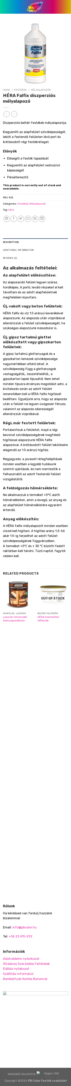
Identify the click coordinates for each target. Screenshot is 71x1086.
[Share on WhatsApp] (6, 219)
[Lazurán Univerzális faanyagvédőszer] (18, 595)
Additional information (18, 249)
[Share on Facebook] (13, 219)
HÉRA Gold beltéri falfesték (48, 618)
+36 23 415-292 (20, 936)
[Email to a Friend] (28, 219)
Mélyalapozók (41, 89)
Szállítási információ (18, 974)
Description (11, 242)
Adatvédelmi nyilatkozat (21, 959)
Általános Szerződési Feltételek (26, 964)
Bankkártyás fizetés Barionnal (25, 979)
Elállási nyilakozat (16, 969)
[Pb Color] (35, 7)
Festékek (20, 89)
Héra (11, 209)
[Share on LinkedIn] (42, 219)
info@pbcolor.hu (24, 927)
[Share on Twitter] (21, 219)
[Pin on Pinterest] (35, 219)
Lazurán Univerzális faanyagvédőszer (15, 618)
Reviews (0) (10, 258)
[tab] (35, 242)
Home (6, 89)
